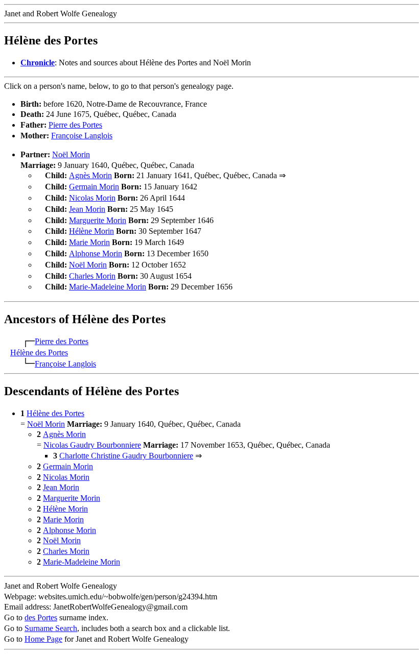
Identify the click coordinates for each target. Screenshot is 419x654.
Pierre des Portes (75, 124)
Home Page (43, 639)
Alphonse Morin (95, 253)
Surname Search (51, 628)
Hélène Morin (91, 231)
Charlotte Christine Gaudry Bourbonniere (126, 455)
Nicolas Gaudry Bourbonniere (92, 445)
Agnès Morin (90, 175)
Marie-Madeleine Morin (107, 286)
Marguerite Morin (97, 220)
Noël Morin (71, 154)
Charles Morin (92, 276)
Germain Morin (94, 186)
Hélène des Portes (39, 352)
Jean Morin (87, 209)
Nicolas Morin (92, 197)
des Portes (41, 617)
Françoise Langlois (81, 135)
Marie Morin (89, 242)
